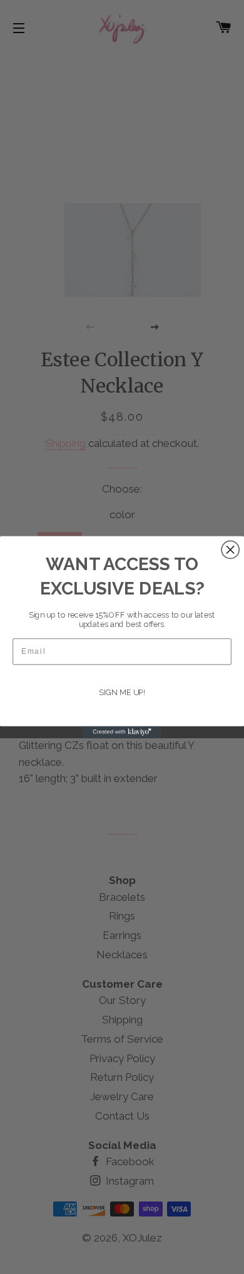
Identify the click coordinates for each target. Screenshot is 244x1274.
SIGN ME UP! (122, 692)
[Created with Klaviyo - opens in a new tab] (122, 732)
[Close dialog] (230, 549)
